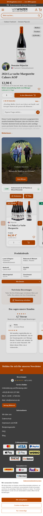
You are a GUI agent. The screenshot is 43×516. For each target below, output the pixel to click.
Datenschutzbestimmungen (32, 481)
